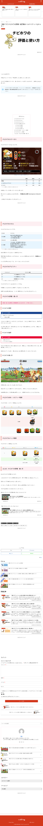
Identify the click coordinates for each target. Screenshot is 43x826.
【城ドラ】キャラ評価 (18, 525)
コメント (3, 664)
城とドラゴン (4, 523)
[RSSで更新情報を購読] (23, 742)
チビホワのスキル (18, 120)
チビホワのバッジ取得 (19, 131)
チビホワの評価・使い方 (20, 123)
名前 (2, 677)
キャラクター (10, 523)
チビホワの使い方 (20, 128)
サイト (2, 686)
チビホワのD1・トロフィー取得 (21, 130)
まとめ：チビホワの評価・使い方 (22, 133)
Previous (0, 11)
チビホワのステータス (19, 118)
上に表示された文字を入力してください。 (10, 696)
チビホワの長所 (19, 125)
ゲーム (13, 525)
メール (3, 682)
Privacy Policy (11, 822)
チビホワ (25, 525)
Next (42, 11)
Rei (21, 736)
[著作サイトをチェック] (19, 742)
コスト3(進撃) (16, 523)
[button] (41, 723)
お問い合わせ (31, 822)
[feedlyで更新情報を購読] (21, 742)
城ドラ (3, 525)
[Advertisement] (21, 63)
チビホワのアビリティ (19, 122)
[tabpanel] (8, 11)
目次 (20, 116)
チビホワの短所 (19, 126)
